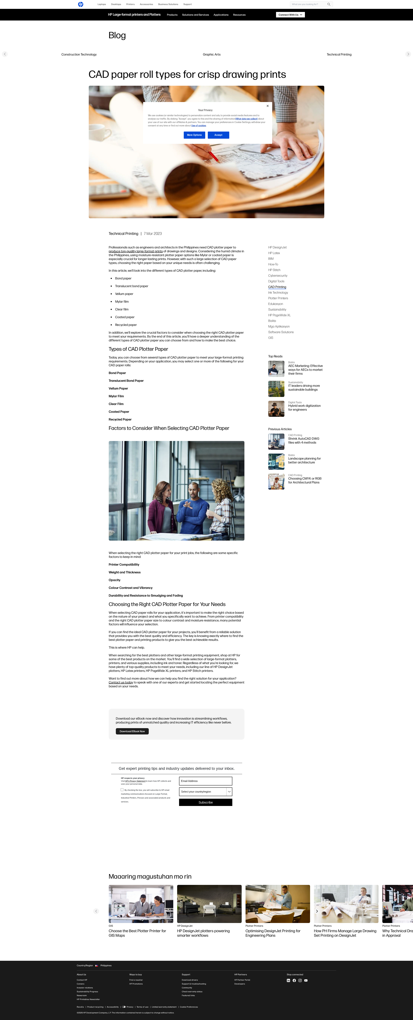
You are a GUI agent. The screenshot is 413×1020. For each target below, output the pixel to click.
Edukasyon (275, 304)
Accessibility (113, 1007)
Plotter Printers (278, 298)
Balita (272, 321)
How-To (273, 264)
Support (187, 4)
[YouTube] (305, 980)
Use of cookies (198, 125)
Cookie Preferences (189, 1007)
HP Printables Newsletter (88, 999)
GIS (270, 338)
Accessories (146, 4)
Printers (130, 4)
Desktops (116, 4)
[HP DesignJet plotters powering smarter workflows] (209, 904)
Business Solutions (168, 4)
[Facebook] (294, 980)
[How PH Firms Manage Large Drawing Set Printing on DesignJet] (346, 904)
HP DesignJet (277, 247)
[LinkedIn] (288, 980)
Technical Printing (339, 54)
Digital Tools (276, 281)
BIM (271, 258)
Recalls (80, 1007)
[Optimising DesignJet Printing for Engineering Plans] (278, 904)
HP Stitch (274, 270)
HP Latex (274, 253)
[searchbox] (309, 4)
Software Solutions (281, 332)
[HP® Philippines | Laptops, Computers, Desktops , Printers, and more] (81, 4)
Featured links (188, 995)
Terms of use (142, 1007)
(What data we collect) (246, 119)
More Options (194, 135)
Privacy (130, 1007)
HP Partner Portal (242, 980)
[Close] (267, 105)
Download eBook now (132, 731)
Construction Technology (79, 54)
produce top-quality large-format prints (136, 251)
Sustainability (277, 309)
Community (187, 988)
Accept (218, 135)
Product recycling (95, 1007)
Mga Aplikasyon (279, 326)
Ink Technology (278, 292)
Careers (80, 984)
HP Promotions (136, 984)
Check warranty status (192, 991)
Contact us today (121, 682)
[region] (207, 123)
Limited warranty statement (164, 1007)
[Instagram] (300, 980)
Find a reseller (136, 980)
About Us (81, 974)
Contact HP (82, 980)
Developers (239, 984)
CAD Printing (277, 287)
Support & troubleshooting (194, 984)
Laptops (102, 4)
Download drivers (190, 980)
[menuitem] (101, 4)
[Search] (329, 4)
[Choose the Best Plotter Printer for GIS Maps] (141, 904)
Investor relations (85, 988)
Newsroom (82, 995)
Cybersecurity (277, 275)
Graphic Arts (212, 54)
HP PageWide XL (279, 315)
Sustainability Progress (87, 991)
